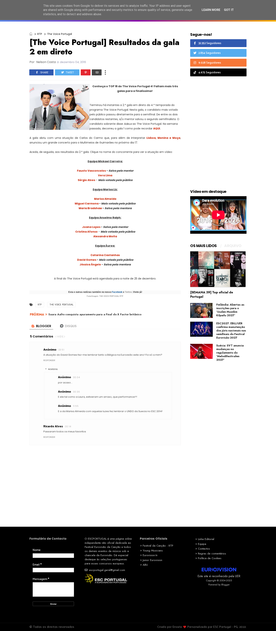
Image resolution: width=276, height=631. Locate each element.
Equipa (202, 544)
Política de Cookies (209, 558)
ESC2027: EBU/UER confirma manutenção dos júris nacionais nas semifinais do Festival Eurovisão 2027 (231, 330)
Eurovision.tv (150, 555)
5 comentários (41, 336)
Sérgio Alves (86, 180)
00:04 (76, 377)
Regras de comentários (212, 553)
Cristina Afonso (86, 232)
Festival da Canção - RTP (158, 546)
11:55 (75, 406)
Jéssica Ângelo (90, 264)
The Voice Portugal (59, 34)
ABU (145, 565)
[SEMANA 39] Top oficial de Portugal (211, 294)
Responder (49, 360)
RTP (39, 34)
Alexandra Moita (105, 236)
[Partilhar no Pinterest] (85, 72)
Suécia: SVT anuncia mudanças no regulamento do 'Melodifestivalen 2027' (230, 352)
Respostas (53, 369)
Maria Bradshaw (90, 208)
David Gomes (86, 260)
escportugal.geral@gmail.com (106, 570)
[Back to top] (266, 622)
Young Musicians (153, 550)
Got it (229, 10)
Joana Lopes (91, 227)
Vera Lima (105, 175)
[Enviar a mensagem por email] (97, 72)
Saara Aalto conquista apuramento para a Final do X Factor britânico (94, 314)
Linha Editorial (206, 539)
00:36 (76, 391)
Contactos (204, 549)
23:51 (61, 349)
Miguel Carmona (87, 203)
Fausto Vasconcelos (91, 171)
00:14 (68, 426)
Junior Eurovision (152, 560)
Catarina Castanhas (105, 255)
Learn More (211, 10)
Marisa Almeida (105, 199)
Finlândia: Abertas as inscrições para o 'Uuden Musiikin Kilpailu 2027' (230, 310)
